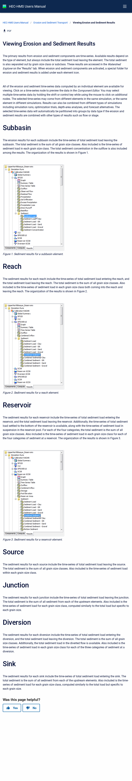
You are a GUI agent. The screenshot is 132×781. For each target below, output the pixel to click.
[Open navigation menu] (124, 6)
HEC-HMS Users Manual (27, 6)
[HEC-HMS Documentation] (4, 6)
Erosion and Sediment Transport (51, 22)
